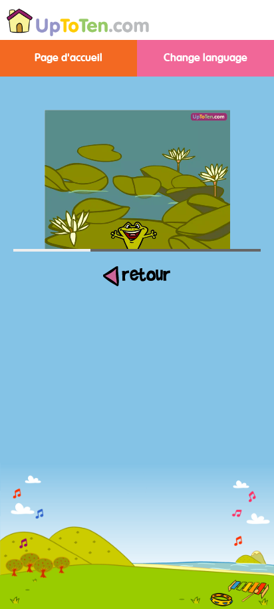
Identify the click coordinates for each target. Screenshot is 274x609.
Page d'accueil (68, 58)
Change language (205, 58)
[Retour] (137, 284)
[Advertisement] (137, 513)
